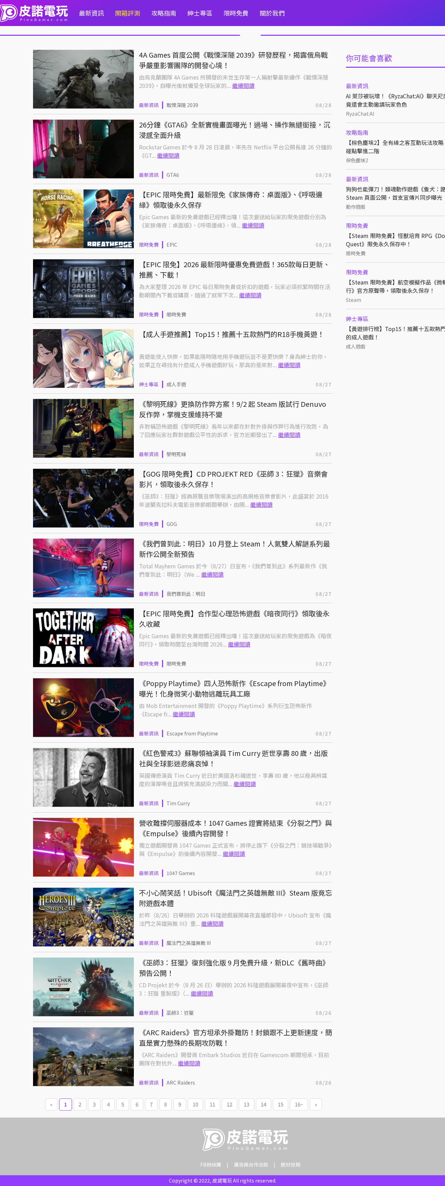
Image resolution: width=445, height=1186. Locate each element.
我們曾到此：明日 (186, 593)
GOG (172, 523)
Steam (353, 299)
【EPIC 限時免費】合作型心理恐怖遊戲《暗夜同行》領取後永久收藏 (234, 618)
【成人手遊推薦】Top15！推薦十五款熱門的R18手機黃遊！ (231, 334)
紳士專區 (199, 12)
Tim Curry (178, 803)
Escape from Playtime (192, 733)
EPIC (172, 244)
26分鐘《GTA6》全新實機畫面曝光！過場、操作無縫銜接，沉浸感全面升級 (234, 130)
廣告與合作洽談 (251, 1164)
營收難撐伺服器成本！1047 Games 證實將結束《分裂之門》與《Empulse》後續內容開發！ (235, 828)
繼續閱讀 (243, 85)
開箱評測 (127, 12)
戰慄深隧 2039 (182, 104)
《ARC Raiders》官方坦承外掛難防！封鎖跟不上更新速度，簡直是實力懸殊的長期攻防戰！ (235, 1037)
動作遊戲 (355, 206)
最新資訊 (91, 12)
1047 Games (181, 873)
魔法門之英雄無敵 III (189, 942)
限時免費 (236, 12)
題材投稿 (290, 1164)
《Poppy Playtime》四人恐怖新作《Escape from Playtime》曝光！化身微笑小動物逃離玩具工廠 (234, 688)
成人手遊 (176, 384)
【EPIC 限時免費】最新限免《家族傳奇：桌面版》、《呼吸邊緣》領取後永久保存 (231, 199)
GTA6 (173, 174)
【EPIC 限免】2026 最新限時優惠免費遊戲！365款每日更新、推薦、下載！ (234, 269)
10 (195, 1104)
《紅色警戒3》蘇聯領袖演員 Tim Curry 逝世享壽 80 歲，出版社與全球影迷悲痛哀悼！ (233, 758)
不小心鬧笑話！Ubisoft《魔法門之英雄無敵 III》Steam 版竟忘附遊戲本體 (235, 898)
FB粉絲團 (210, 1164)
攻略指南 (163, 12)
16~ (299, 1104)
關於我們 (272, 12)
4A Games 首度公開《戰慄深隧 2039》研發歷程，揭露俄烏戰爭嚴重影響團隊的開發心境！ (233, 60)
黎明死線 (176, 454)
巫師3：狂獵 (180, 1012)
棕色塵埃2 (357, 160)
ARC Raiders (181, 1082)
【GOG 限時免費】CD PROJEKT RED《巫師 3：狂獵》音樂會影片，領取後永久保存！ (233, 479)
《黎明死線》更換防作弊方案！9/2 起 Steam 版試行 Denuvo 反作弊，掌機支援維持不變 (232, 409)
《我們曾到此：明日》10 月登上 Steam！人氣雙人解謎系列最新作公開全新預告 (234, 548)
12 (229, 1104)
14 (263, 1104)
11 (212, 1104)
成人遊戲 (355, 346)
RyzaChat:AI (360, 113)
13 (246, 1104)
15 (280, 1104)
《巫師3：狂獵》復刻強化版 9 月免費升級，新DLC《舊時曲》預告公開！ (234, 967)
